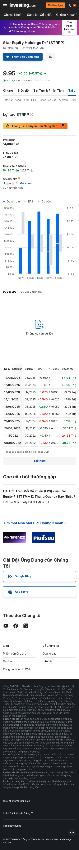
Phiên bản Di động (14, 653)
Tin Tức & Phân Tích (48, 90)
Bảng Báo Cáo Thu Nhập (54, 99)
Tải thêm (40, 460)
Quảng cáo (50, 653)
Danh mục (9, 661)
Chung (8, 90)
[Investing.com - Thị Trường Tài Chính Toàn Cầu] (22, 5)
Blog (6, 645)
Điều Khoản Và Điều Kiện (16, 801)
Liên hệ (47, 661)
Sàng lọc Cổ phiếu (39, 14)
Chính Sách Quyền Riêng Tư (18, 813)
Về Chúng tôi (51, 645)
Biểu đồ (23, 90)
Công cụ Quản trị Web (17, 669)
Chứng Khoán (13, 14)
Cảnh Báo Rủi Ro (12, 825)
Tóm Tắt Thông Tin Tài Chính (19, 99)
